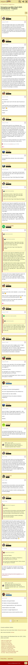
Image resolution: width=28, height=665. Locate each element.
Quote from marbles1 (9, 552)
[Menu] (26, 1)
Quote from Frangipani (10, 505)
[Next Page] (17, 621)
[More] (25, 22)
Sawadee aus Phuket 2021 (7, 644)
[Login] (23, 1)
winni (3, 10)
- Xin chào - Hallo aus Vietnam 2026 (8, 652)
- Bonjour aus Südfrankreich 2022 (8, 647)
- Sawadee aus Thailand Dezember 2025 (9, 651)
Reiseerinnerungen (22, 630)
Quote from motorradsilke (10, 316)
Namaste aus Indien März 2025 (8, 650)
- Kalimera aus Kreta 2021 (6, 643)
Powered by (14, 663)
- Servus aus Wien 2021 (6, 642)
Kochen (12, 632)
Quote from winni (9, 234)
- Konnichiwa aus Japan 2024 (7, 648)
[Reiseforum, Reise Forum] (5, 1)
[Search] (19, 1)
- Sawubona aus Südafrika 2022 (7, 646)
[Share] (26, 13)
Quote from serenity (9, 191)
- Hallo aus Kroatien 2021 (6, 640)
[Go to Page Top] (25, 663)
